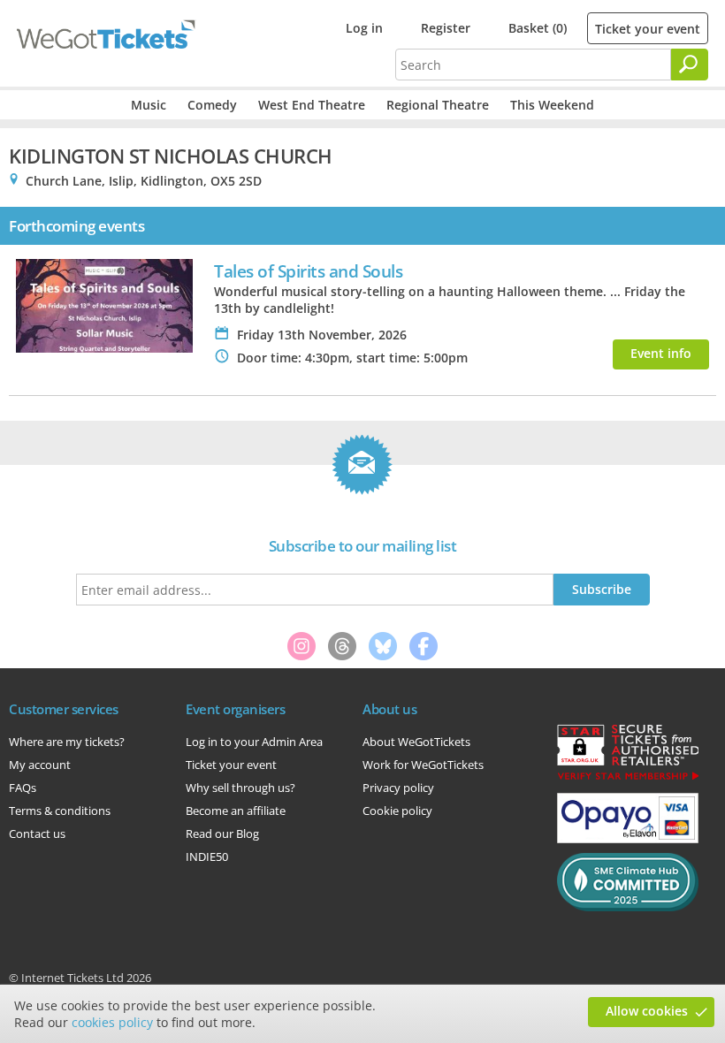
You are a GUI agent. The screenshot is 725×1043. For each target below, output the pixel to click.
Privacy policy (398, 788)
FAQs (22, 788)
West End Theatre (311, 104)
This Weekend (552, 104)
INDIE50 (207, 856)
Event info (660, 353)
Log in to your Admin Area (254, 742)
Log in (364, 27)
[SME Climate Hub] (627, 907)
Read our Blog (222, 833)
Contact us (37, 833)
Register (445, 27)
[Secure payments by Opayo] (627, 839)
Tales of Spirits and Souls (308, 271)
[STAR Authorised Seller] (627, 779)
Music (148, 104)
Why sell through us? (240, 788)
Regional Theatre (437, 104)
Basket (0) (537, 27)
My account (40, 765)
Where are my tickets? (67, 742)
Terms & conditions (60, 810)
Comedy (212, 104)
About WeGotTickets (416, 742)
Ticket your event (647, 28)
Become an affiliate (236, 810)
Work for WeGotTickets (423, 765)
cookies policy (112, 1022)
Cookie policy (397, 810)
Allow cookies (647, 1010)
